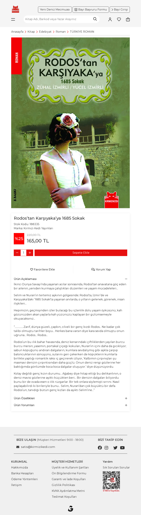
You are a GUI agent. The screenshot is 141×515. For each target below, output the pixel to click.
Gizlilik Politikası (63, 485)
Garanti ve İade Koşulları (69, 479)
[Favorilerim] (119, 19)
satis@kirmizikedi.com (38, 447)
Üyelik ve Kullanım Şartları (70, 467)
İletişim (16, 485)
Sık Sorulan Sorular (116, 467)
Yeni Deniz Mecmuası (55, 9)
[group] (70, 122)
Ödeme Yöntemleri (24, 479)
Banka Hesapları (22, 473)
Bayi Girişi (121, 9)
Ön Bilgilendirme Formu (69, 473)
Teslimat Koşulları (64, 496)
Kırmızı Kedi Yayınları (38, 228)
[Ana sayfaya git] (15, 9)
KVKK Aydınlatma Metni (68, 491)
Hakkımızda (19, 467)
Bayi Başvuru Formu (92, 9)
